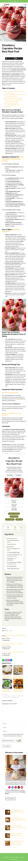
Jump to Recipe (10, 58)
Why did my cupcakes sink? (10, 392)
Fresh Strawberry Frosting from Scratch (12, 159)
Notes (21, 529)
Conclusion (8, 106)
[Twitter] (18, 1)
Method (15, 529)
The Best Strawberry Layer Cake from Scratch (13, 652)
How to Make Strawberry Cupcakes (13, 98)
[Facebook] (9, 1)
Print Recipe (19, 58)
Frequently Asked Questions (12, 104)
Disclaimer (16, 857)
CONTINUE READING (10, 798)
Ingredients (8, 529)
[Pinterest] (15, 1)
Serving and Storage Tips (11, 103)
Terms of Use (22, 857)
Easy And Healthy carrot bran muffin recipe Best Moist (13, 695)
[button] (21, 538)
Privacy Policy (5, 857)
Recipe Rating (5, 703)
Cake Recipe (5, 694)
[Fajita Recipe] (7, 5)
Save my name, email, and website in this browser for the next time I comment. (13, 735)
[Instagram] (12, 1)
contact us (11, 857)
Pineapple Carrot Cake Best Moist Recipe (10, 697)
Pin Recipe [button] (18, 475)
